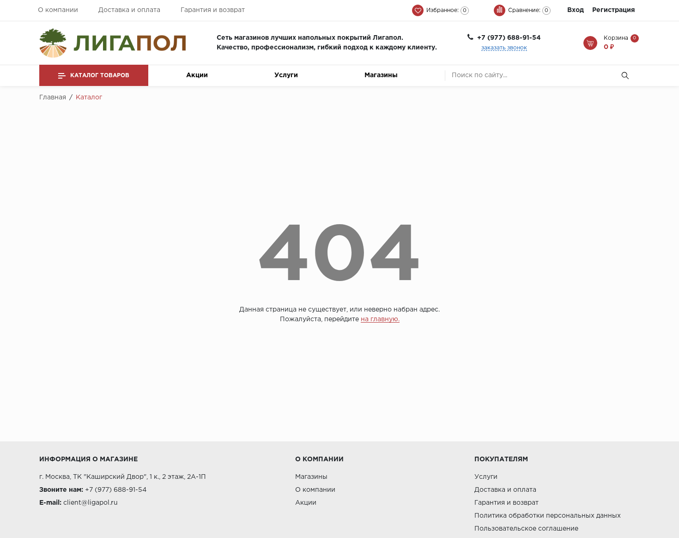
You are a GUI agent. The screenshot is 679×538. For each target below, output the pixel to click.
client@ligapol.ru (90, 503)
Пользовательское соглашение (526, 529)
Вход (575, 10)
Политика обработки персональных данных (547, 516)
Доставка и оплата (129, 10)
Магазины (381, 75)
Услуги (286, 75)
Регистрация (613, 10)
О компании (58, 10)
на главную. (380, 319)
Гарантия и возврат (213, 10)
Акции (197, 75)
